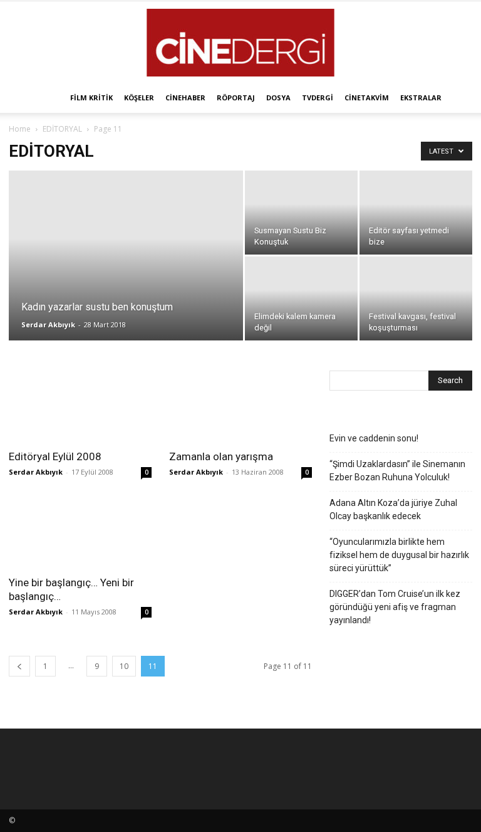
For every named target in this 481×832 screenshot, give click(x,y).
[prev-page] (19, 666)
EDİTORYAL (62, 129)
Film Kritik (91, 97)
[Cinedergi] (240, 42)
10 (124, 666)
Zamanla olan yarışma (221, 456)
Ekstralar (421, 97)
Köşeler (139, 97)
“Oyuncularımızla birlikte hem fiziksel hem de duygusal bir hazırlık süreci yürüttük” (399, 555)
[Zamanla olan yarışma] (240, 406)
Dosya (278, 97)
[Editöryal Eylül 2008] (80, 406)
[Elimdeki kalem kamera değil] (301, 298)
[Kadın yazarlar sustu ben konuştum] (126, 272)
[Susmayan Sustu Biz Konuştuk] (301, 213)
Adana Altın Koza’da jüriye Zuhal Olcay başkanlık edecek (393, 509)
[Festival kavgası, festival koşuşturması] (415, 298)
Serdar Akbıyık (48, 324)
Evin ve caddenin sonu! (373, 438)
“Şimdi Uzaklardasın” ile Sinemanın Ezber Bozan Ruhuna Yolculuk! (397, 470)
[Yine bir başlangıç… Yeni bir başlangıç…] (80, 532)
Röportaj (236, 97)
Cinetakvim (366, 97)
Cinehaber (185, 97)
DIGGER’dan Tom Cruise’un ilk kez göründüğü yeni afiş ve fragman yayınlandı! (394, 607)
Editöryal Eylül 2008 (55, 456)
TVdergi (317, 97)
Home (20, 129)
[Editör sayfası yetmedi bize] (415, 213)
